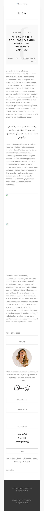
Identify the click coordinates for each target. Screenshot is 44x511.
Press (16, 462)
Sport (21, 462)
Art (8, 333)
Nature (34, 459)
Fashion (20, 459)
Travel (20, 438)
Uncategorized (21, 442)
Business (15, 333)
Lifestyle (13, 58)
